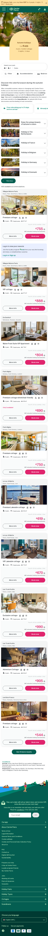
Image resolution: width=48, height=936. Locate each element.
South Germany (12, 374)
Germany (5, 374)
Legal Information (8, 834)
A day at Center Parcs (9, 865)
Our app (5, 822)
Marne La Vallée (23, 193)
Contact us (5, 852)
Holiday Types (7, 894)
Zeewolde (18, 319)
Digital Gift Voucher (8, 855)
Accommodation (26, 74)
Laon (16, 483)
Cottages (5, 899)
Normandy (10, 699)
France (4, 193)
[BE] (10, 153)
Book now (9, 4)
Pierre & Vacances (8, 881)
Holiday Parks (7, 889)
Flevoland (12, 319)
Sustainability (6, 858)
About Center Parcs (9, 827)
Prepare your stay (8, 863)
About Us (5, 844)
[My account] (45, 9)
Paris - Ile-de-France (12, 193)
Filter (10, 74)
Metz (13, 591)
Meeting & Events (8, 878)
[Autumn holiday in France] (10, 143)
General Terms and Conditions (12, 836)
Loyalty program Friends (10, 868)
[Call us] (39, 9)
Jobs (3, 876)
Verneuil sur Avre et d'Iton (20, 699)
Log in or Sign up (9, 255)
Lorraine (9, 591)
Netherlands (6, 319)
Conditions (6, 762)
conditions (20, 810)
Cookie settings (7, 839)
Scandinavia (6, 904)
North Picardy (10, 483)
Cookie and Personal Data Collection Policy (16, 842)
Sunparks (5, 884)
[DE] (10, 162)
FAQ (3, 849)
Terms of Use (6, 831)
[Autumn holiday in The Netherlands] (10, 133)
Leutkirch (19, 374)
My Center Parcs (7, 871)
